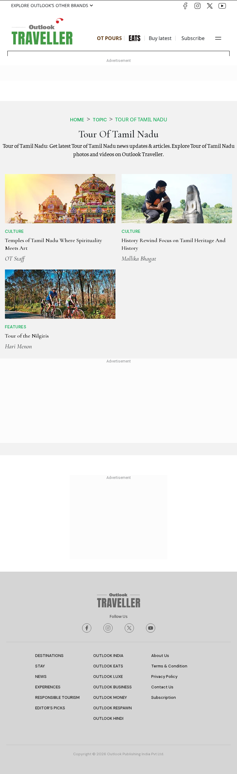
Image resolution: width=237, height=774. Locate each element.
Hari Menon (18, 346)
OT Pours (109, 38)
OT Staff (14, 258)
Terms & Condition (169, 666)
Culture (14, 231)
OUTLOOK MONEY (110, 697)
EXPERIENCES (47, 687)
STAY (40, 666)
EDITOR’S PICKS (50, 708)
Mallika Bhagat (139, 258)
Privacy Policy (164, 676)
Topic (100, 120)
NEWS (41, 676)
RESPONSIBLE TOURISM (57, 697)
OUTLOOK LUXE (108, 676)
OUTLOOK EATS (108, 666)
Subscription (163, 697)
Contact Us (162, 687)
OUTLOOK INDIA (108, 655)
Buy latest (160, 38)
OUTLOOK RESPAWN (112, 708)
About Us (160, 655)
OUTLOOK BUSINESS (112, 687)
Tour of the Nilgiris (27, 335)
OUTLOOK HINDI (108, 718)
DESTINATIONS (49, 655)
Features (15, 327)
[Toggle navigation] (218, 38)
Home (77, 120)
